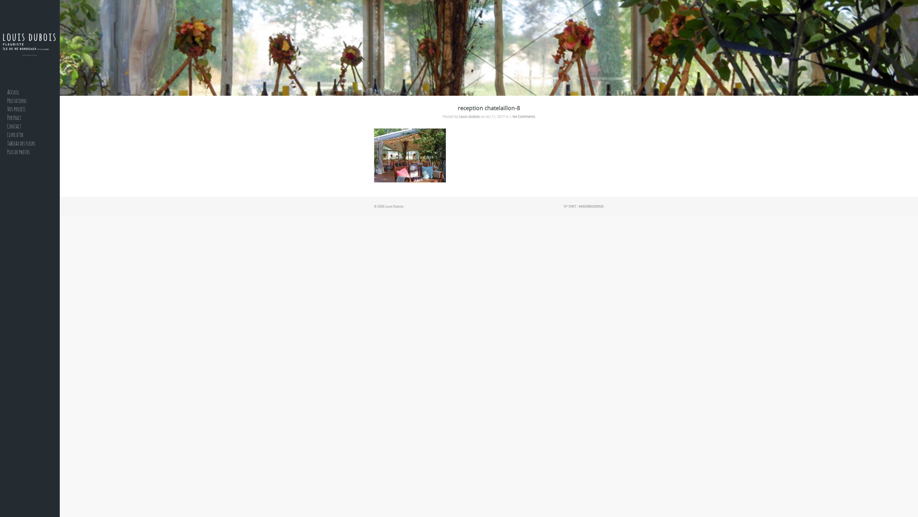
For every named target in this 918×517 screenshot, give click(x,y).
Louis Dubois (469, 116)
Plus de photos (18, 152)
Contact (14, 127)
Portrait (14, 118)
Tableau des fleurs (21, 144)
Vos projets (16, 109)
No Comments (524, 116)
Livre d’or (15, 135)
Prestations (17, 101)
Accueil (13, 93)
